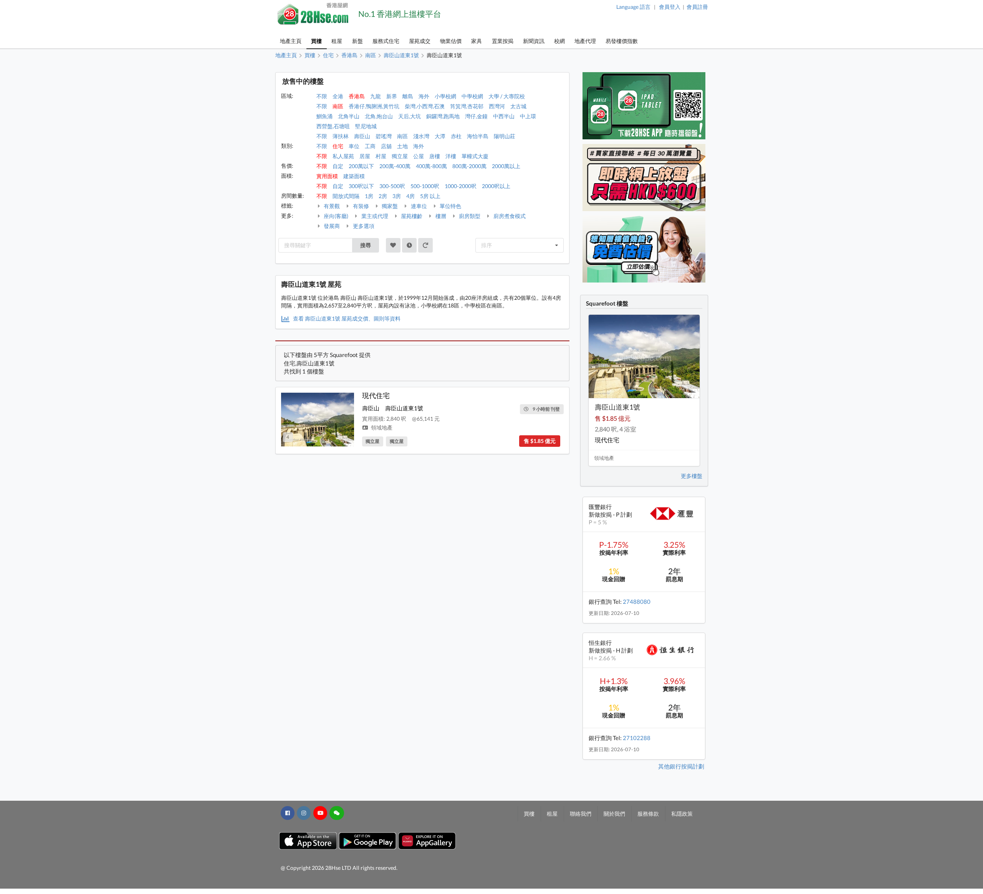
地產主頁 (290, 41)
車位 (354, 146)
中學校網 (472, 96)
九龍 (375, 96)
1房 (369, 196)
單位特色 (450, 206)
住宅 (338, 146)
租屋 (336, 41)
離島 (407, 96)
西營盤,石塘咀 (333, 126)
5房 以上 (430, 196)
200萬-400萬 (394, 166)
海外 (424, 96)
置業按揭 (502, 41)
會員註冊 (697, 6)
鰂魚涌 (324, 116)
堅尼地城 (366, 126)
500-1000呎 (424, 186)
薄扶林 (341, 136)
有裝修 (360, 206)
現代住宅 (376, 395)
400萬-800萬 (431, 166)
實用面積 (327, 176)
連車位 (418, 206)
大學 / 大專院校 (506, 96)
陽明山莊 (504, 136)
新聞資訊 (533, 41)
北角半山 (348, 116)
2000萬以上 (506, 166)
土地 (402, 146)
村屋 (381, 156)
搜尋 (365, 245)
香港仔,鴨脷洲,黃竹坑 (374, 106)
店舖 (386, 146)
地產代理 (585, 41)
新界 (391, 96)
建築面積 (354, 176)
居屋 (364, 156)
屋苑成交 (419, 41)
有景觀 (331, 206)
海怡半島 (477, 136)
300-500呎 (392, 186)
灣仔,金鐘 (476, 116)
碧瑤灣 (384, 136)
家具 (476, 41)
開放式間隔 (346, 196)
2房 (383, 196)
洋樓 (450, 156)
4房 (410, 196)
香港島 (357, 96)
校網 (559, 41)
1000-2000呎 (461, 186)
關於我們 (614, 813)
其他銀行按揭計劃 (681, 766)
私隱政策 (682, 813)
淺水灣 (421, 136)
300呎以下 (361, 186)
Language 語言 (633, 6)
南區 (338, 106)
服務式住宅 (385, 41)
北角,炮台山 (379, 116)
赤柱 (456, 136)
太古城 (518, 106)
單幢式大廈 (475, 156)
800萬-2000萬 (469, 166)
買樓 (316, 41)
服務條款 (648, 813)
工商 (370, 146)
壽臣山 (362, 136)
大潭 (440, 136)
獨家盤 (389, 206)
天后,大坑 (409, 116)
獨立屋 (400, 156)
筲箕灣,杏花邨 (466, 106)
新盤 (357, 41)
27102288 (636, 737)
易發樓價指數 (622, 41)
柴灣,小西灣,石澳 (425, 106)
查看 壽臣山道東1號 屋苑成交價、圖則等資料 (346, 318)
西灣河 (497, 106)
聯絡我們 (580, 813)
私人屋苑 (343, 156)
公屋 (418, 156)
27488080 (636, 601)
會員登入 (669, 6)
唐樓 (434, 156)
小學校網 (445, 96)
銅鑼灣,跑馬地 (443, 116)
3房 (396, 196)
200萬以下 (361, 166)
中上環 (528, 116)
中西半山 (504, 116)
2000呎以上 (496, 186)
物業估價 (451, 41)
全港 (338, 96)
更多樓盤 (691, 476)
